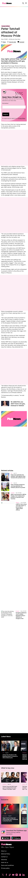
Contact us (4, 856)
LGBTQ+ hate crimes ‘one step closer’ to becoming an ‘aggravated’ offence (21, 507)
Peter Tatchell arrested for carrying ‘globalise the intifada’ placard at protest (18, 486)
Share (4, 42)
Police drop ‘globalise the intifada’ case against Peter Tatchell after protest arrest (18, 476)
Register (5, 114)
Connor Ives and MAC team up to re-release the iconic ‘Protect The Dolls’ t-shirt (10, 788)
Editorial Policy (5, 854)
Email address (7, 103)
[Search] (23, 3)
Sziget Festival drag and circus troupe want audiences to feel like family (10, 819)
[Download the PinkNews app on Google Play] (16, 838)
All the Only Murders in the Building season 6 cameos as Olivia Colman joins (10, 756)
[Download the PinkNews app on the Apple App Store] (5, 838)
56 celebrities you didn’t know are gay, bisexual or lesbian (18, 403)
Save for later (12, 42)
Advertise (4, 859)
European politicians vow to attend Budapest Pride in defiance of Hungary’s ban (21, 615)
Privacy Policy (21, 118)
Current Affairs (6, 26)
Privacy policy (5, 868)
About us (3, 851)
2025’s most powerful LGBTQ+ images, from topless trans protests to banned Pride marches (18, 496)
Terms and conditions (7, 865)
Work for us (4, 862)
